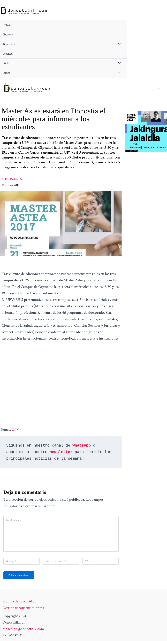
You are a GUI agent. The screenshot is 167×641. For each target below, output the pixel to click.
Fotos (6, 25)
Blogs (6, 73)
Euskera (8, 35)
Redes (6, 63)
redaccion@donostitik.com (23, 628)
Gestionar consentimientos (23, 607)
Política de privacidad (19, 601)
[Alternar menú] (119, 44)
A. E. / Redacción (12, 179)
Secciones (9, 44)
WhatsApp (81, 445)
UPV (15, 429)
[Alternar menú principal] (159, 87)
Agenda (8, 54)
